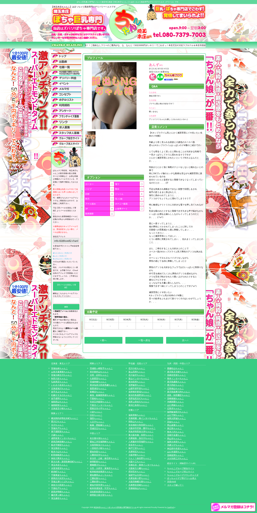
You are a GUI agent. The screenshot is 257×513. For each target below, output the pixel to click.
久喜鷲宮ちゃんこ (98, 378)
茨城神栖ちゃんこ (98, 381)
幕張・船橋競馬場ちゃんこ (102, 395)
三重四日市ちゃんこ (99, 454)
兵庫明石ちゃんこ (136, 451)
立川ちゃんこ (57, 424)
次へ (184, 340)
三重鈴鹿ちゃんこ (98, 481)
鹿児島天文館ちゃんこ (177, 371)
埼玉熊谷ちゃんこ (59, 448)
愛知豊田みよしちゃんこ (101, 475)
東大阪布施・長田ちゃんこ (140, 434)
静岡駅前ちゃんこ (98, 461)
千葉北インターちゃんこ (101, 405)
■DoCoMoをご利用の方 (62, 253)
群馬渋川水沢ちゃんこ (61, 478)
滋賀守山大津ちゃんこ (138, 475)
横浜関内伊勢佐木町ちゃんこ (64, 418)
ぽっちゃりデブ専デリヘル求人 (181, 478)
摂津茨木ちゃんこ (136, 471)
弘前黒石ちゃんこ (59, 381)
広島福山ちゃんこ (175, 388)
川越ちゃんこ (57, 434)
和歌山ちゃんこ (135, 421)
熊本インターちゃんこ (177, 378)
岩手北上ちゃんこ (59, 391)
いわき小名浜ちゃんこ (61, 385)
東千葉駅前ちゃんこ (60, 431)
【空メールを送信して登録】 (66, 286)
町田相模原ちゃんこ (60, 454)
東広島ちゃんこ (174, 428)
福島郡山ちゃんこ (59, 401)
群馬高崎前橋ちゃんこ (61, 441)
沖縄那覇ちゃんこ (175, 401)
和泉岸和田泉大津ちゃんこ (140, 431)
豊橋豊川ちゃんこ (98, 464)
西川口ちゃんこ (58, 421)
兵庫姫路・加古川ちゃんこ (140, 438)
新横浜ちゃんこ (97, 391)
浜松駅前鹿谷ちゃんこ (100, 491)
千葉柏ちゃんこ (97, 398)
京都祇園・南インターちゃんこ (143, 418)
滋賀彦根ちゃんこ (136, 414)
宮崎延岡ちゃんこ (175, 455)
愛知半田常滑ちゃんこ (100, 485)
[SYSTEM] (66, 72)
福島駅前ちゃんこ (59, 405)
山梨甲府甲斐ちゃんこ (138, 388)
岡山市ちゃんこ (174, 438)
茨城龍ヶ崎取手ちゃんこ (101, 368)
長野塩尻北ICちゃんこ (138, 398)
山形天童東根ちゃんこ (61, 371)
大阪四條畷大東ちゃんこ (139, 481)
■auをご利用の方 (60, 256)
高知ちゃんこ (173, 421)
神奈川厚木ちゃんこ (60, 458)
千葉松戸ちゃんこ (59, 488)
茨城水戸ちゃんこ (59, 428)
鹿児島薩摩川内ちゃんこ (178, 391)
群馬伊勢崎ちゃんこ (60, 491)
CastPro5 (170, 507)
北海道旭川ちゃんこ (60, 388)
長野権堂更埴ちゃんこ (138, 391)
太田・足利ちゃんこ (99, 375)
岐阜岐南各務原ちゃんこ (101, 471)
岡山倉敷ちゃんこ (175, 425)
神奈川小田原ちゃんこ (61, 485)
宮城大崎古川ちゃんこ (61, 375)
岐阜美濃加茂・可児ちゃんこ (103, 488)
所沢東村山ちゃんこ (99, 371)
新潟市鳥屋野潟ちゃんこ (139, 395)
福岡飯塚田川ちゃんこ (177, 411)
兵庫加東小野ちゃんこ (138, 478)
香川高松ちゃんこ (175, 385)
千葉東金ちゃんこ (59, 475)
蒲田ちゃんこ (96, 418)
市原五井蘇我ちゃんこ (100, 401)
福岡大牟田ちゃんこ (176, 441)
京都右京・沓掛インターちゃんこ (144, 464)
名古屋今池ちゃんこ (99, 438)
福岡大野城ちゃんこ (176, 418)
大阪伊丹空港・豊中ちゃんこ (142, 428)
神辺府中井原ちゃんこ (177, 448)
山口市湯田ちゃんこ (176, 451)
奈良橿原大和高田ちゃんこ (140, 424)
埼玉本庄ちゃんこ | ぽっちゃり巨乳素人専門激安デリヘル (115, 507)
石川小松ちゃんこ (136, 368)
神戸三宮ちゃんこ (136, 448)
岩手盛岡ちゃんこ (59, 398)
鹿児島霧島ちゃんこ (176, 381)
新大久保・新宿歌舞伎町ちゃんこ (66, 461)
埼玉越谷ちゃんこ (59, 498)
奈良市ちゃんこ (135, 444)
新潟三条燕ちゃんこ (137, 405)
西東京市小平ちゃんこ (100, 408)
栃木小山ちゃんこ (59, 451)
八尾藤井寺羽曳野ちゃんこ (140, 441)
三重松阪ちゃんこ (98, 478)
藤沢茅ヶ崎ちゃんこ (60, 494)
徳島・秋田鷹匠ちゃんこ (178, 395)
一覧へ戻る (144, 340)
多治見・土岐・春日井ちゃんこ (104, 458)
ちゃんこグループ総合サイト (180, 468)
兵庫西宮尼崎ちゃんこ (138, 485)
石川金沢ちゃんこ (136, 375)
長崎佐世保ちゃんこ (176, 375)
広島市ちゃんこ (174, 408)
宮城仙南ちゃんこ (59, 368)
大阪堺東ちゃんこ (136, 454)
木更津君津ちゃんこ (60, 468)
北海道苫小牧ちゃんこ (61, 408)
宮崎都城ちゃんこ (175, 398)
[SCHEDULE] (66, 61)
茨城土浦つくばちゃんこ (62, 481)
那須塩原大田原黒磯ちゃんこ (103, 385)
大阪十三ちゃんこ (136, 461)
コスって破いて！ (175, 485)
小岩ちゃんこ (96, 411)
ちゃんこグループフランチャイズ (182, 475)
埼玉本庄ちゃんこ (59, 464)
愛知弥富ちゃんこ (98, 451)
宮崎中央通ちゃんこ (176, 435)
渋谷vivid (171, 481)
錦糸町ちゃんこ (58, 471)
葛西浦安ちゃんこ (98, 388)
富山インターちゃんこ (138, 378)
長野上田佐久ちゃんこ (138, 401)
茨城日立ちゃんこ (98, 428)
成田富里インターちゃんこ (63, 438)
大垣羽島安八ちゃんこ (100, 444)
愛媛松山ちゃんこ (175, 368)
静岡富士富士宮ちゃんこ (101, 494)
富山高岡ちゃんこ (136, 371)
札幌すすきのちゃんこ (61, 395)
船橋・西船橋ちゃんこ (100, 425)
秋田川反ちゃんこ (59, 378)
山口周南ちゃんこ (175, 405)
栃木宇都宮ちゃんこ (60, 444)
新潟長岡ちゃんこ (136, 381)
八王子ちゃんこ (97, 421)
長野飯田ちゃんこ (136, 385)
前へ (104, 340)
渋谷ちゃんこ (96, 415)
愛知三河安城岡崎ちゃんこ (102, 441)
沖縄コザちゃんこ (175, 445)
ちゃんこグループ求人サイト (180, 471)
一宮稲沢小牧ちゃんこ (100, 448)
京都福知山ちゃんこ (137, 488)
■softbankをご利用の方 (62, 259)
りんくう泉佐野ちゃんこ (139, 458)
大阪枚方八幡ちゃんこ (138, 468)
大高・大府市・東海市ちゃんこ (104, 468)
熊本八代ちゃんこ (175, 431)
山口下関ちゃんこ (175, 415)
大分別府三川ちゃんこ (177, 458)
